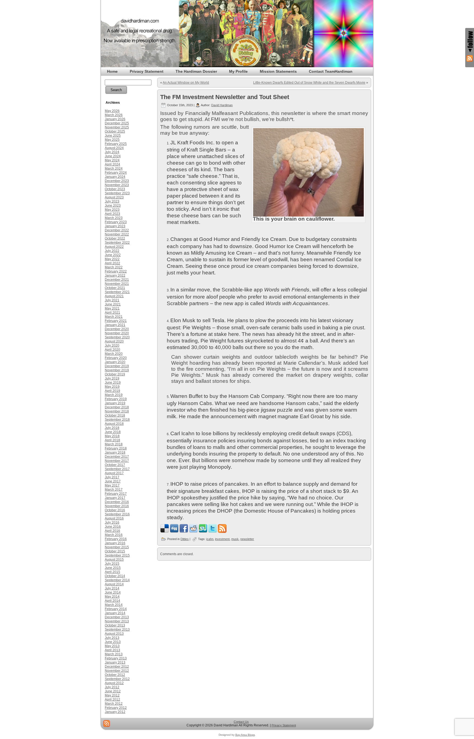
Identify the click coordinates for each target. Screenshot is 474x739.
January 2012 (115, 712)
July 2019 (112, 378)
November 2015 (117, 547)
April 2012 (112, 699)
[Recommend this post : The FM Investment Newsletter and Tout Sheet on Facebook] (183, 532)
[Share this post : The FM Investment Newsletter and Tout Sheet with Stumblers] (203, 532)
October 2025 (115, 131)
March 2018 (114, 444)
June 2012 (113, 691)
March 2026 (114, 115)
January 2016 (115, 543)
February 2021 (116, 321)
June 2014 (113, 592)
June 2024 (113, 156)
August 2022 (114, 247)
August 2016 (114, 518)
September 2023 (117, 193)
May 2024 (112, 160)
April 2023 (112, 214)
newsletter (247, 539)
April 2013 (112, 650)
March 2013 (114, 654)
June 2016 (113, 527)
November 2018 (117, 411)
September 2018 (117, 420)
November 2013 (117, 621)
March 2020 (114, 354)
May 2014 (112, 596)
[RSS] (106, 723)
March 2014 (114, 605)
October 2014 (115, 576)
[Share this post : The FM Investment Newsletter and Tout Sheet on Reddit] (193, 532)
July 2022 (112, 251)
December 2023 (117, 181)
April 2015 (112, 572)
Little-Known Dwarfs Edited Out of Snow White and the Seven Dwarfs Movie (309, 83)
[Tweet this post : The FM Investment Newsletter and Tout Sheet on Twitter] (212, 532)
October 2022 (115, 238)
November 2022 (117, 234)
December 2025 (117, 123)
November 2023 (117, 185)
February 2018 (116, 448)
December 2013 (117, 617)
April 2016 (112, 531)
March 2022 (114, 267)
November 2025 (117, 127)
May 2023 (112, 210)
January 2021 (115, 325)
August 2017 (114, 473)
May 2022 (112, 259)
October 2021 (115, 288)
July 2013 (112, 638)
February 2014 (116, 609)
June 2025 (113, 135)
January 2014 (115, 613)
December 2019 (117, 366)
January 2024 (115, 177)
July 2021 (112, 300)
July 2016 (112, 522)
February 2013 (116, 658)
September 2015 (117, 555)
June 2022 (113, 255)
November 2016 (117, 506)
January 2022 (115, 275)
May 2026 (112, 111)
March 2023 (114, 218)
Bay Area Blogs (245, 734)
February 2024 (116, 173)
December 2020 (117, 329)
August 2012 (114, 683)
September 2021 (117, 292)
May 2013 (112, 646)
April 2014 (112, 601)
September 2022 (117, 243)
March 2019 (114, 395)
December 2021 (117, 280)
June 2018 (113, 432)
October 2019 (115, 374)
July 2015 (112, 564)
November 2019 (117, 370)
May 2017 (112, 485)
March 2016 (114, 535)
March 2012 (114, 704)
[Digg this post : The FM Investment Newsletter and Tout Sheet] (174, 532)
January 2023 (115, 226)
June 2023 (113, 205)
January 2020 (115, 362)
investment (222, 539)
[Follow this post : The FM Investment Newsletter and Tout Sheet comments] (222, 532)
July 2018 (112, 428)
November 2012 (117, 671)
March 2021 (114, 317)
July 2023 (112, 201)
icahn (209, 539)
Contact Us (241, 721)
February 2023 (116, 222)
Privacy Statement (284, 725)
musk (235, 539)
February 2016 (116, 539)
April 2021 (112, 312)
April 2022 (112, 263)
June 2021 (113, 304)
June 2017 (113, 481)
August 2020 (114, 341)
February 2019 (116, 399)
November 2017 (117, 461)
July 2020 (112, 345)
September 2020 (117, 337)
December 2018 (117, 407)
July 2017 (112, 477)
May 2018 (112, 436)
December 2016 (117, 502)
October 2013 (115, 625)
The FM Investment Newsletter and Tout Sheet (224, 97)
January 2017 (115, 498)
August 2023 (114, 197)
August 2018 (114, 424)
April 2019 (112, 391)
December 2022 (117, 230)
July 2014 (112, 588)
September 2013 (117, 629)
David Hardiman (222, 105)
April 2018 (112, 440)
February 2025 (116, 144)
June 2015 (113, 568)
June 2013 (113, 642)
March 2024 (114, 168)
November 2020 (117, 333)
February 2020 (116, 358)
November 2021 (117, 284)
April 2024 (112, 164)
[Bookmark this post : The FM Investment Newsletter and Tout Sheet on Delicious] (164, 532)
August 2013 (114, 634)
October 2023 (115, 189)
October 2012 (115, 675)
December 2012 (117, 666)
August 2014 (114, 584)
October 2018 (115, 415)
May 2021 (112, 308)
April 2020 (112, 350)
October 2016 (115, 510)
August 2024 (114, 148)
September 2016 (117, 514)
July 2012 (112, 687)
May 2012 (112, 695)
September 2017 (117, 469)
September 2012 (117, 679)
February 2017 (116, 494)
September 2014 (117, 580)
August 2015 (114, 559)
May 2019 (112, 387)
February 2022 (116, 271)
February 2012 (116, 708)
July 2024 (112, 152)
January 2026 (115, 119)
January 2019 (115, 403)
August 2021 (114, 296)
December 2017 (117, 457)
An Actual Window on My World (186, 83)
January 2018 (115, 452)
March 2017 (114, 489)
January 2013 (115, 662)
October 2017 (115, 465)
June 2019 (113, 382)
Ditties (184, 539)
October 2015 (115, 551)
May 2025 (112, 140)
